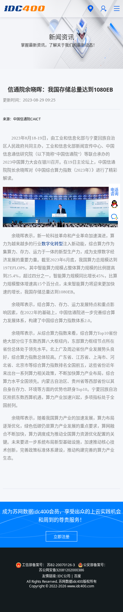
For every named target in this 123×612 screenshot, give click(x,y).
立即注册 (61, 536)
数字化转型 (52, 244)
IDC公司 (63, 576)
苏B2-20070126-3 (61, 565)
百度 (77, 576)
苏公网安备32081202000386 (61, 570)
